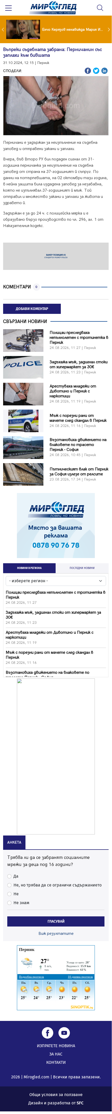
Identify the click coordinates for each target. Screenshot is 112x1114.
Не (16, 893)
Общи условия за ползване (56, 1094)
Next (109, 29)
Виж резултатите (56, 933)
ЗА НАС (55, 1054)
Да (16, 876)
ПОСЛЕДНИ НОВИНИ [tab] (82, 568)
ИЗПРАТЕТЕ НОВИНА (56, 1045)
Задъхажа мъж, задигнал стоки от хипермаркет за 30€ (79, 365)
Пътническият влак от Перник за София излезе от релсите (79, 472)
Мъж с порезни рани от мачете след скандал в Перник (78, 418)
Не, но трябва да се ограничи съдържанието (58, 885)
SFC (80, 1102)
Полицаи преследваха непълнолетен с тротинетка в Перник (79, 337)
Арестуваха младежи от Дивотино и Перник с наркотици (73, 391)
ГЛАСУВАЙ (56, 921)
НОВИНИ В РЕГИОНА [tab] (29, 568)
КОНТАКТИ (56, 1062)
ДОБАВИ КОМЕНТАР (32, 309)
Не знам (21, 902)
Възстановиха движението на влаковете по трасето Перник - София (78, 444)
